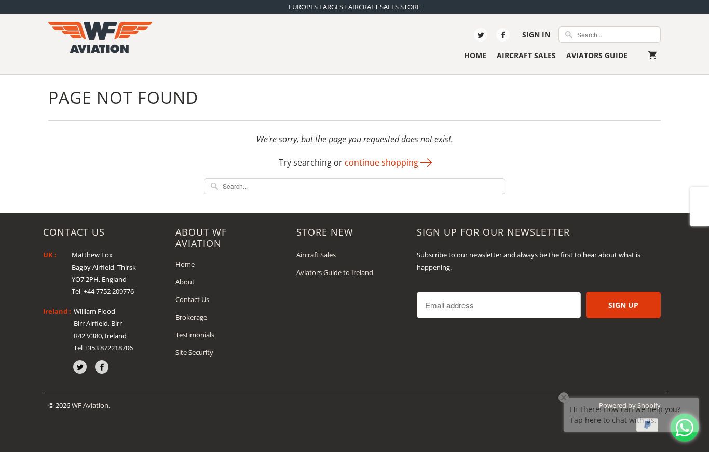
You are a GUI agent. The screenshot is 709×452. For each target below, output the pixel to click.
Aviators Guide (597, 55)
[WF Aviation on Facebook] (503, 35)
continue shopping (382, 162)
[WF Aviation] (100, 37)
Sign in (536, 34)
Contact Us (192, 299)
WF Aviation (90, 405)
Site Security (194, 352)
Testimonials (194, 334)
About (185, 281)
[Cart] (654, 55)
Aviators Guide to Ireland (334, 272)
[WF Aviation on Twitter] (480, 35)
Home (475, 55)
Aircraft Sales (526, 55)
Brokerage (191, 317)
